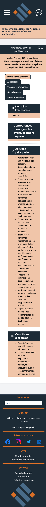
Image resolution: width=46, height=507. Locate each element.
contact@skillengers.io (23, 427)
